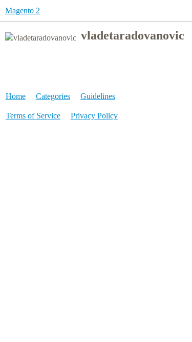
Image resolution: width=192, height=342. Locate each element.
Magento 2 (22, 10)
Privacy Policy (94, 115)
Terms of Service (33, 115)
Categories (53, 96)
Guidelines (97, 96)
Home (16, 96)
